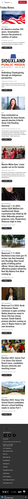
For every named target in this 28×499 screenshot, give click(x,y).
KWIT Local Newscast (6, 203)
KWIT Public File (6, 457)
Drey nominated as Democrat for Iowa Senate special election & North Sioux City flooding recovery (13, 120)
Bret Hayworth (4, 40)
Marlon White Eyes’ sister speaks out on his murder (12, 165)
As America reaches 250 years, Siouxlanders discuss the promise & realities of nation (12, 33)
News (2, 70)
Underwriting (6, 473)
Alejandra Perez (4, 81)
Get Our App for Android (8, 479)
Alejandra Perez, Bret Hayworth (7, 128)
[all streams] (26, 497)
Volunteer (5, 467)
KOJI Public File (6, 460)
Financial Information (8, 470)
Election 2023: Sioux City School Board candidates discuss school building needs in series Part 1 (12, 404)
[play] (2, 497)
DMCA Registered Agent (8, 451)
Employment (6, 463)
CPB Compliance (7, 476)
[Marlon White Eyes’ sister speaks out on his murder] (13, 152)
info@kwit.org (8, 448)
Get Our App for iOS (7, 483)
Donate (23, 2)
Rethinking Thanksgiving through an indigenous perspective (12, 75)
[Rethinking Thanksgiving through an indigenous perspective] (13, 60)
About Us (5, 454)
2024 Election (4, 355)
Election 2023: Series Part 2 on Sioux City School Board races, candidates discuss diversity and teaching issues (13, 363)
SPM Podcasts (4, 27)
